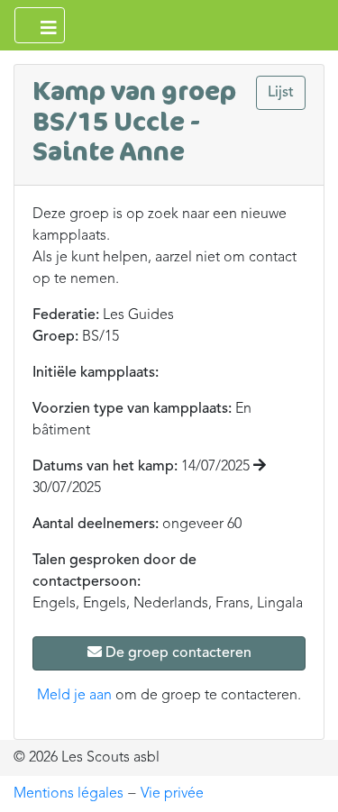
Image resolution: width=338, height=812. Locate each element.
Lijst (281, 93)
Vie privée (172, 794)
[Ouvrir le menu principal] (39, 25)
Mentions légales (68, 794)
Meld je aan (74, 696)
